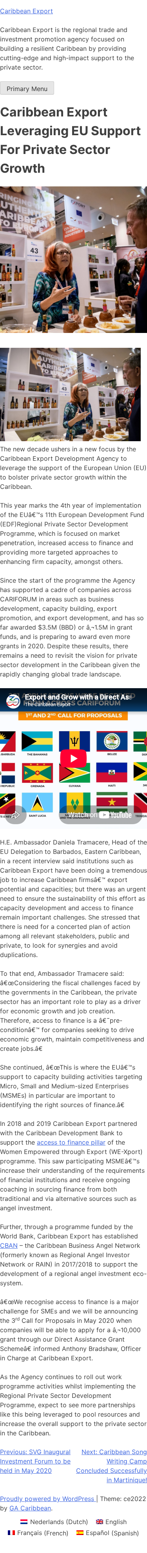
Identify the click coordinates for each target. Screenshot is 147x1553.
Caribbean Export (26, 11)
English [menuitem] (116, 1522)
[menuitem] (54, 1521)
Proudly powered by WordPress (48, 1499)
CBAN (9, 1245)
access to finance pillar (71, 1142)
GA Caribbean (30, 1508)
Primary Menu (27, 89)
